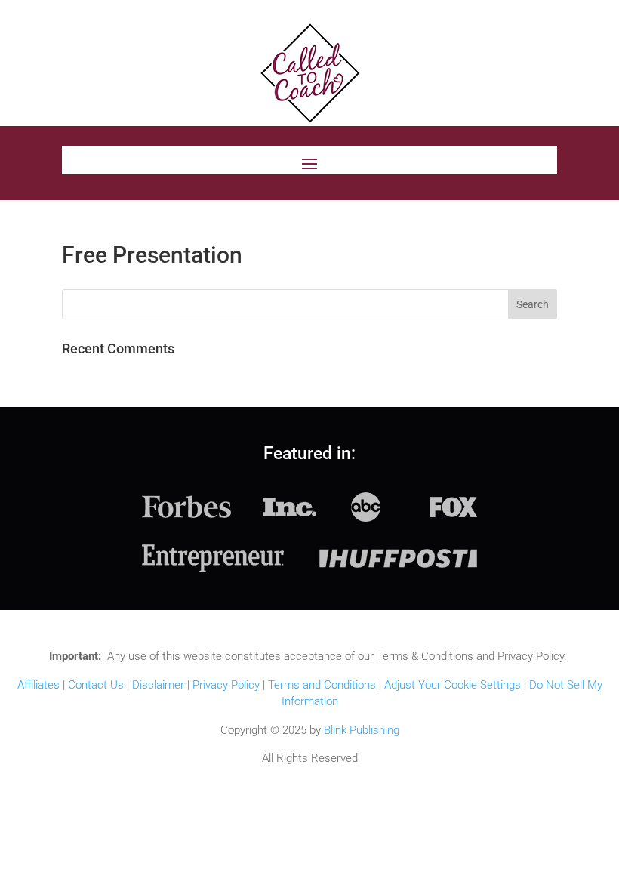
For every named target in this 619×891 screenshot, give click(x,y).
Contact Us (96, 685)
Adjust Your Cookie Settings (452, 685)
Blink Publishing (361, 730)
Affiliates (38, 685)
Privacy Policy (226, 685)
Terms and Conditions (322, 685)
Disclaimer (158, 685)
